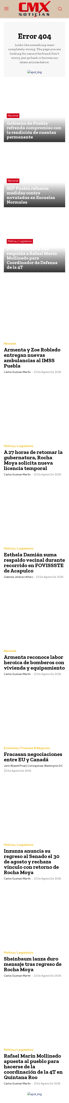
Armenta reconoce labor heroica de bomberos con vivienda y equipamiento (34, 662)
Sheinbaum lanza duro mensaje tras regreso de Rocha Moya (33, 964)
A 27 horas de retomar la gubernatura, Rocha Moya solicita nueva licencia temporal (33, 460)
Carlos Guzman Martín (17, 372)
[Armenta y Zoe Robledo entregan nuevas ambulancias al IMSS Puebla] (34, 306)
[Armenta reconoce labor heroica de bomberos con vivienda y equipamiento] (34, 614)
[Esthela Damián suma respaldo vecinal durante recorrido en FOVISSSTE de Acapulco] (34, 511)
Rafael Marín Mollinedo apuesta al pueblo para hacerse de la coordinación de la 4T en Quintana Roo (33, 1066)
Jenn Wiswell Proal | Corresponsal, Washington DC (33, 765)
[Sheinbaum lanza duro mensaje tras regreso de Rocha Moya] (34, 916)
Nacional (13, 115)
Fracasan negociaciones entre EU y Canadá (33, 757)
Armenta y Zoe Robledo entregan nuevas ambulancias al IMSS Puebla (32, 357)
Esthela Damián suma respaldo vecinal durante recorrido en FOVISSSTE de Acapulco (34, 562)
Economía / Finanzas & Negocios (27, 748)
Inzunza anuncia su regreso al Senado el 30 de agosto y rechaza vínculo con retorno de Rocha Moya (31, 861)
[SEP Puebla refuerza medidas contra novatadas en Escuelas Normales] (34, 176)
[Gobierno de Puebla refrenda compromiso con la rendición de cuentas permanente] (34, 111)
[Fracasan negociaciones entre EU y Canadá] (34, 711)
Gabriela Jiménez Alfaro (18, 577)
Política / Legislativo (20, 241)
